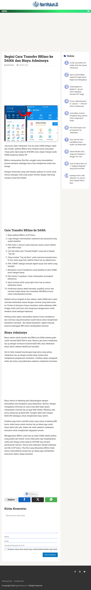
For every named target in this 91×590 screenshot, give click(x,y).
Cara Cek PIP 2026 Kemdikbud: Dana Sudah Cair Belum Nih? (78, 142)
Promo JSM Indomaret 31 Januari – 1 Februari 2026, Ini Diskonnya (78, 103)
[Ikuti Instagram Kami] (80, 572)
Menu (4, 11)
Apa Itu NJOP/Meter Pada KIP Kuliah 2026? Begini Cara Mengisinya (78, 77)
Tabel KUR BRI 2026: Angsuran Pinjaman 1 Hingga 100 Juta (78, 154)
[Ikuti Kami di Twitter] (84, 572)
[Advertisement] (45, 34)
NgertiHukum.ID (21, 586)
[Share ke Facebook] (24, 499)
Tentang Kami (7, 581)
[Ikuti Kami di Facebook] (75, 572)
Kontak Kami (19, 581)
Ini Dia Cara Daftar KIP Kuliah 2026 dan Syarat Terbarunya (78, 65)
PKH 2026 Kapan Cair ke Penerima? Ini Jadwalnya (78, 130)
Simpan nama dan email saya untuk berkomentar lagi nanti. (32, 549)
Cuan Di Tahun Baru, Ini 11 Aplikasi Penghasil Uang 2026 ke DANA (78, 166)
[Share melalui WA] (51, 499)
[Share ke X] (38, 499)
